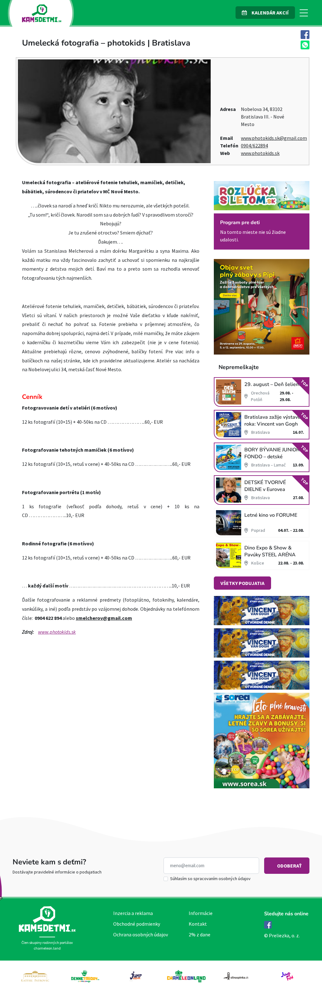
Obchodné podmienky (136, 924)
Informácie (201, 913)
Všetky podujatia (242, 583)
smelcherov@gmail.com (104, 618)
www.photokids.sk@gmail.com (274, 138)
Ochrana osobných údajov (140, 934)
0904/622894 (254, 145)
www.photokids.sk (260, 153)
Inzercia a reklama (133, 913)
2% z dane (199, 934)
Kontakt (198, 924)
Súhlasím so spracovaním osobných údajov (210, 878)
